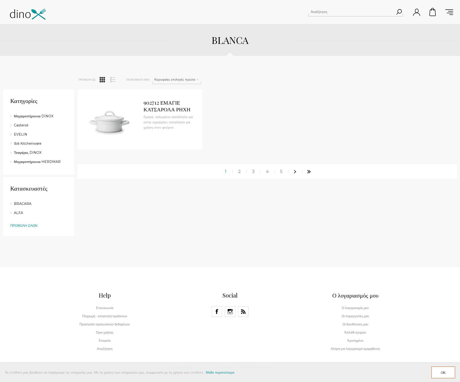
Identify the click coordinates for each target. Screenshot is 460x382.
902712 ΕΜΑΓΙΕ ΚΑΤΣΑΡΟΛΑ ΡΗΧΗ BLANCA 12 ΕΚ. (167, 106)
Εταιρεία (105, 340)
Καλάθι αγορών (433, 12)
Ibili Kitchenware (27, 143)
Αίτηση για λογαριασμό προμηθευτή (355, 349)
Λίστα (112, 80)
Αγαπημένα (355, 340)
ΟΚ (443, 372)
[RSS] (243, 311)
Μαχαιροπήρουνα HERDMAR (37, 162)
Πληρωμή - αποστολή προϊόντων (104, 316)
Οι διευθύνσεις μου (355, 324)
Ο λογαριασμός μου (355, 308)
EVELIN (20, 134)
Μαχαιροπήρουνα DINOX (33, 116)
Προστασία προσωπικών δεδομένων (105, 324)
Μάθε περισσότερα (220, 372)
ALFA (18, 213)
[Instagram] (230, 311)
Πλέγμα (102, 80)
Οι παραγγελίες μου (355, 316)
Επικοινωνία (105, 308)
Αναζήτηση (399, 11)
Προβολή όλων (23, 225)
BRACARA (22, 204)
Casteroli (21, 125)
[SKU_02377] (109, 121)
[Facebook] (217, 311)
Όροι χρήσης (104, 332)
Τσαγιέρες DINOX (27, 152)
